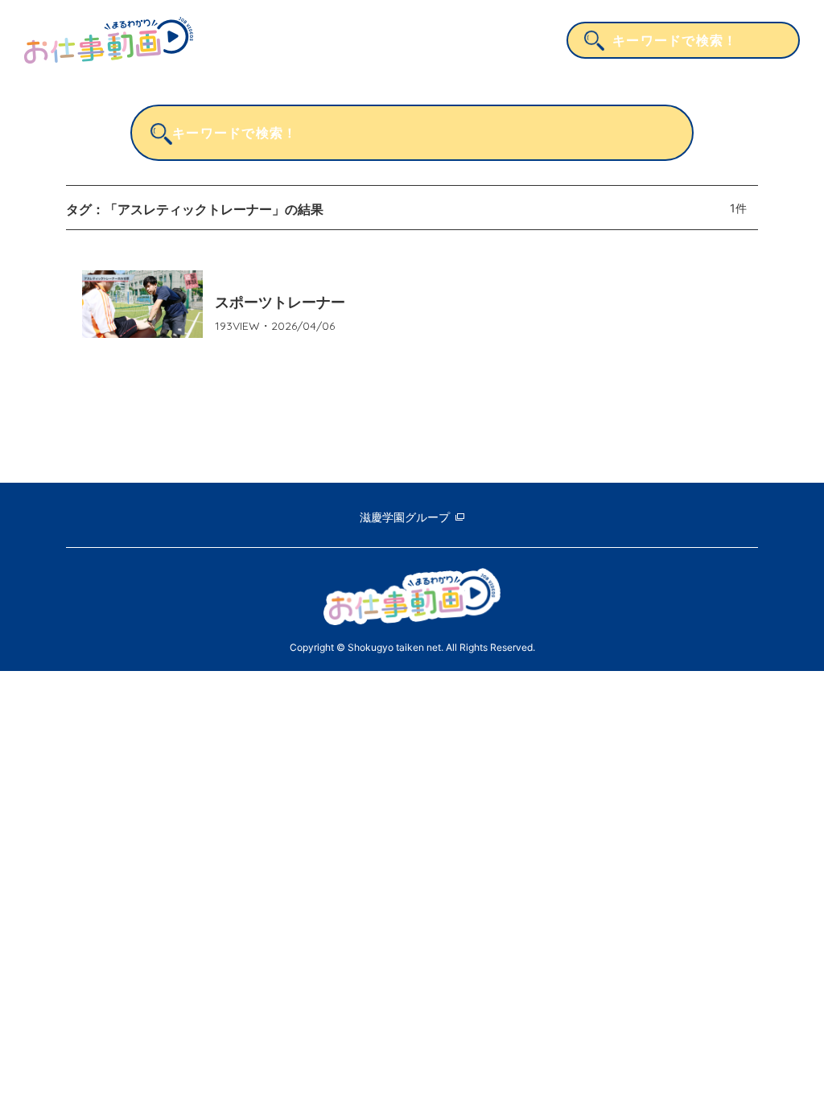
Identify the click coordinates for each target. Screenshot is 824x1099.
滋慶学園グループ (405, 517)
